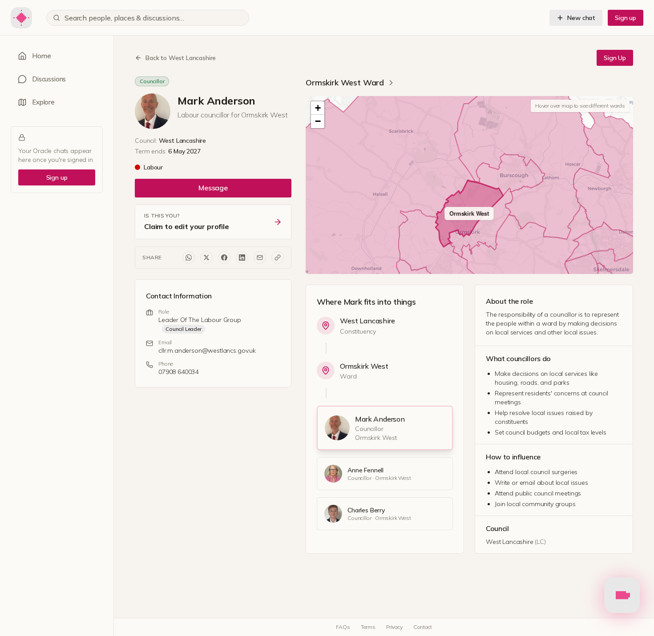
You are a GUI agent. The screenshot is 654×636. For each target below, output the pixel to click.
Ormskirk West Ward (345, 82)
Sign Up (615, 58)
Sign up (625, 18)
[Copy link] (277, 257)
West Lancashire (367, 320)
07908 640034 (178, 372)
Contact (422, 627)
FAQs (343, 627)
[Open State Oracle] (622, 597)
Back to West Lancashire (180, 58)
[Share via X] (206, 257)
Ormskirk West (364, 366)
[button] (317, 108)
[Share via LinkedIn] (242, 257)
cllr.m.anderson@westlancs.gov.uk (207, 350)
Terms (368, 627)
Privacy (394, 627)
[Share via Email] (260, 257)
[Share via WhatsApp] (188, 257)
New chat (581, 18)
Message (213, 187)
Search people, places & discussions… (124, 17)
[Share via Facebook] (224, 257)
